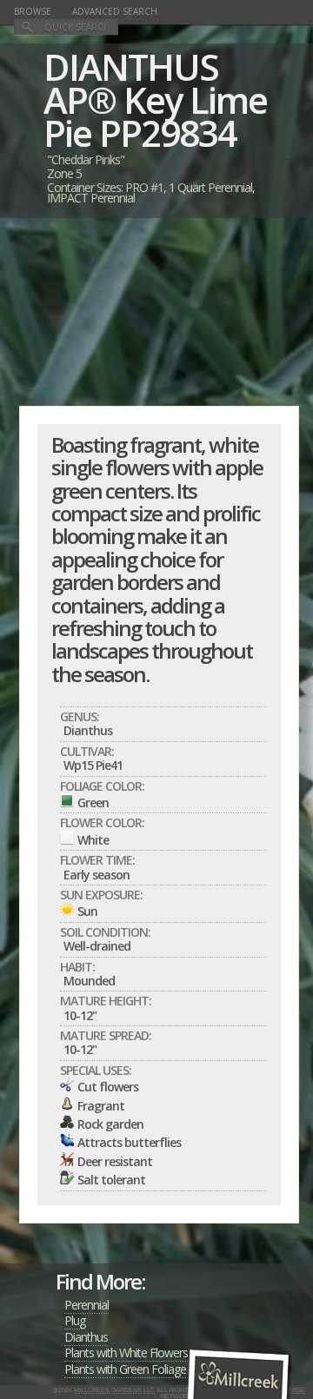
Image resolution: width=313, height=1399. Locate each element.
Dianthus (86, 1337)
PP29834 (167, 132)
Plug (74, 1320)
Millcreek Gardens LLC (114, 1390)
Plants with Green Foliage (125, 1369)
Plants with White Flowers (126, 1352)
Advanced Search (114, 11)
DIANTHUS (130, 66)
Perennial (86, 1304)
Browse (32, 11)
